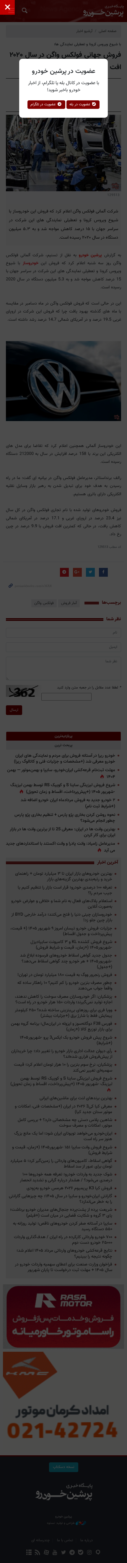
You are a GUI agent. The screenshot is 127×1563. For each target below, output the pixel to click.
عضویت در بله (80, 104)
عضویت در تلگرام (43, 104)
